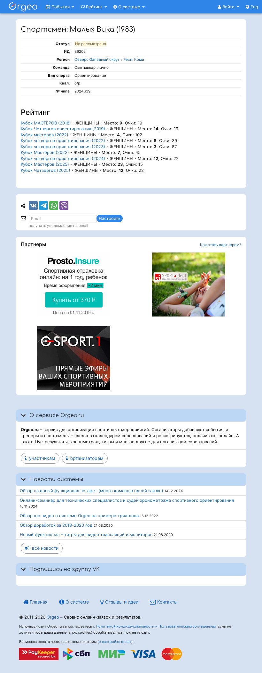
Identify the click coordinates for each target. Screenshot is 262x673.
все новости (43, 548)
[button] (229, 6)
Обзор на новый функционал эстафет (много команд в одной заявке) (91, 490)
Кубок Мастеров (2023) (45, 152)
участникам (41, 458)
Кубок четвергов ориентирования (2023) (63, 146)
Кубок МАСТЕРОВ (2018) (46, 122)
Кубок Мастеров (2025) (45, 164)
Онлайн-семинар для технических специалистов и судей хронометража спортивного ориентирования (127, 500)
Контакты (167, 602)
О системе (129, 6)
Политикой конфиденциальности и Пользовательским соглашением (156, 626)
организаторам (86, 458)
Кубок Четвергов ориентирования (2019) (63, 128)
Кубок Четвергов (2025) (45, 170)
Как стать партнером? (220, 244)
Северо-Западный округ (96, 59)
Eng (253, 6)
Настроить (109, 218)
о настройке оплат (115, 641)
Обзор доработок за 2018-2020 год (56, 525)
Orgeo (53, 617)
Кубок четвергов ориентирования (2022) (63, 140)
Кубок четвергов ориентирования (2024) (63, 158)
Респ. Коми (133, 59)
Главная (38, 602)
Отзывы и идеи (121, 602)
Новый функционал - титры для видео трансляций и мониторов (86, 534)
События (60, 6)
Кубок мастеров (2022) (44, 134)
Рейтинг (94, 6)
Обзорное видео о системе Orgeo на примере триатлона (79, 515)
